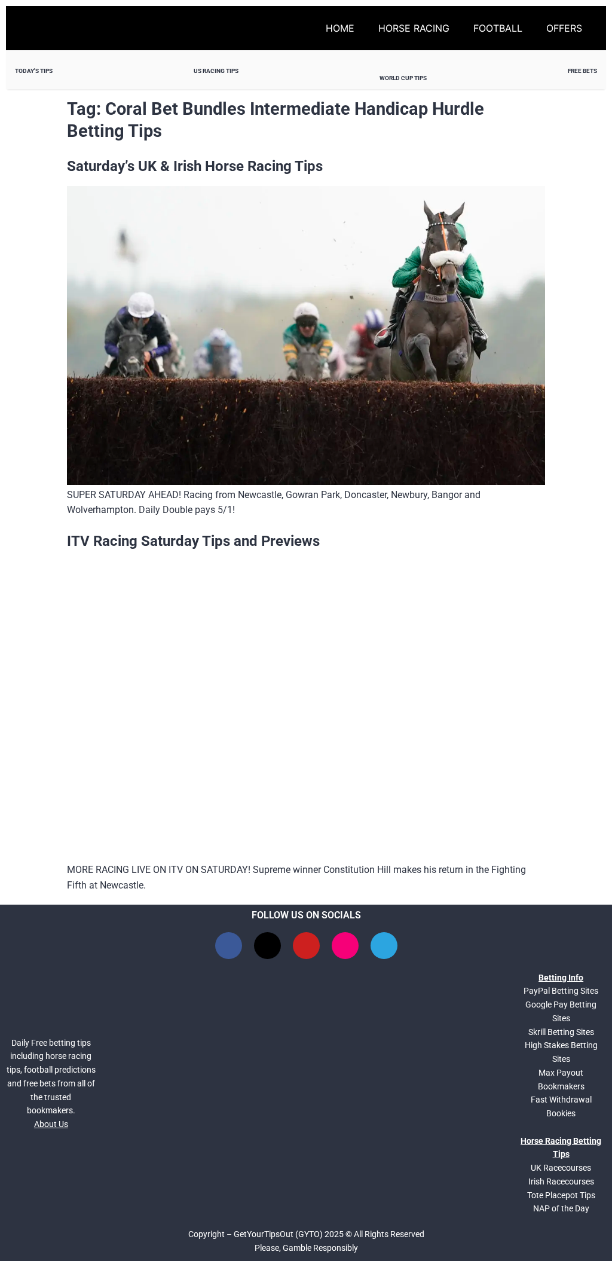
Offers (564, 28)
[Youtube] (306, 945)
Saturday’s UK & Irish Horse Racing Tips (195, 166)
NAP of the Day (561, 1208)
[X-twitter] (267, 945)
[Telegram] (384, 945)
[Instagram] (345, 945)
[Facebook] (228, 945)
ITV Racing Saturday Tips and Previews (193, 541)
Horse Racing (413, 28)
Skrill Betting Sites (561, 1032)
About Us (51, 1124)
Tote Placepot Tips (561, 1195)
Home (340, 28)
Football (497, 28)
